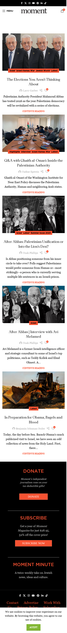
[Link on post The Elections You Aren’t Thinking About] (33, 52)
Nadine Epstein (30, 171)
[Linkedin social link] (41, 3)
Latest (54, 70)
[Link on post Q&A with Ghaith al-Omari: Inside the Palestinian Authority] (33, 133)
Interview (26, 152)
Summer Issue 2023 (41, 233)
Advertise (31, 603)
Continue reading (33, 111)
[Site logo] (33, 10)
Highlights (15, 152)
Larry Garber (30, 90)
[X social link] (26, 3)
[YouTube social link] (33, 3)
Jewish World (43, 70)
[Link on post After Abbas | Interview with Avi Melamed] (33, 304)
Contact (13, 603)
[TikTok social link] (45, 3)
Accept (33, 627)
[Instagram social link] (29, 3)
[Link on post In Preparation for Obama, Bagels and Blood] (33, 390)
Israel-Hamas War (25, 70)
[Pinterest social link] (38, 3)
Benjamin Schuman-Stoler (30, 428)
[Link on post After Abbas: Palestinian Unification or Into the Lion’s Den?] (33, 214)
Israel (12, 70)
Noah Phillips (30, 252)
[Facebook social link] (22, 3)
